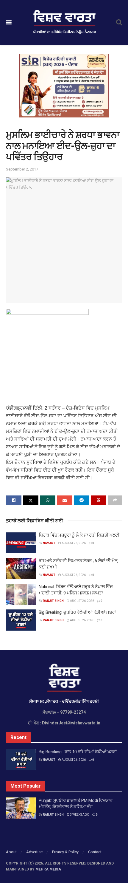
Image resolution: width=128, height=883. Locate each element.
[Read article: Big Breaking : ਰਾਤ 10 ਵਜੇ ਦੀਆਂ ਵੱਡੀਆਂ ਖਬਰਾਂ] (21, 759)
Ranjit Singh (53, 600)
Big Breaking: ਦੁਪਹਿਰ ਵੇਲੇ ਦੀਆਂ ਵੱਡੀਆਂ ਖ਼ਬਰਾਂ (77, 612)
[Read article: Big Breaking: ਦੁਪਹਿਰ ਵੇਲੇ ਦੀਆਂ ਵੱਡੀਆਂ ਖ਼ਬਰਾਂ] (21, 620)
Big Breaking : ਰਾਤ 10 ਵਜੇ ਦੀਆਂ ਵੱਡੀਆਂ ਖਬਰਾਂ (78, 752)
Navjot (49, 543)
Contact (95, 852)
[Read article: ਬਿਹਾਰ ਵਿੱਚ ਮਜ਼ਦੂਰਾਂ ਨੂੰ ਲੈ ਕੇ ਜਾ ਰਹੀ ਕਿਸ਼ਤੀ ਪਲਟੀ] (21, 543)
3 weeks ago (79, 814)
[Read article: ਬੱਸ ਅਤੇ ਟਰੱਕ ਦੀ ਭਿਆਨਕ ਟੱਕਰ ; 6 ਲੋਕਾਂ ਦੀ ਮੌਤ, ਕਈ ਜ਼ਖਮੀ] (21, 568)
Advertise (34, 852)
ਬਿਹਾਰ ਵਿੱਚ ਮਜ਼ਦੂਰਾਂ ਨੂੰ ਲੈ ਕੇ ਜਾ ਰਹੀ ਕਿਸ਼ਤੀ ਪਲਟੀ (80, 535)
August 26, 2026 (73, 543)
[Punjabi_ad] (64, 85)
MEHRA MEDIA (48, 869)
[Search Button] (119, 22)
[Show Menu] (9, 22)
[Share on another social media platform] (115, 500)
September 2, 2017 (22, 169)
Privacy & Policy (65, 852)
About (11, 852)
